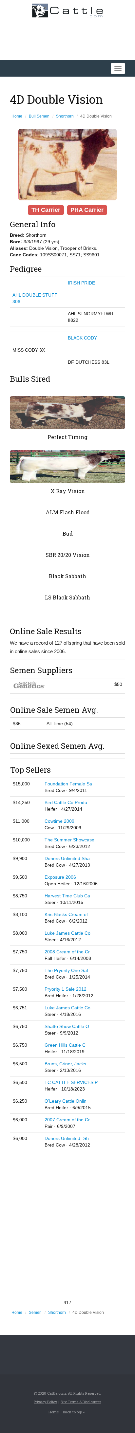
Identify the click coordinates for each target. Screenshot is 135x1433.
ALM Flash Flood (68, 512)
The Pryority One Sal (66, 970)
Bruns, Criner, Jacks (65, 1063)
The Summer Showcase (69, 839)
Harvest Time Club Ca (67, 895)
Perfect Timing (67, 436)
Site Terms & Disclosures (81, 1401)
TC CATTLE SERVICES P (71, 1082)
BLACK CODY (82, 337)
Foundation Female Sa (68, 783)
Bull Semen (39, 116)
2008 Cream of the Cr (67, 951)
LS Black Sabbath (67, 597)
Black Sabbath (67, 576)
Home (16, 116)
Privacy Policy (45, 1401)
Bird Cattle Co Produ (66, 802)
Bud (68, 533)
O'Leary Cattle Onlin (66, 1101)
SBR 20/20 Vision (68, 554)
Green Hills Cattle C (65, 1045)
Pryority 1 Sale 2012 (66, 989)
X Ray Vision (67, 490)
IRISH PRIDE (81, 282)
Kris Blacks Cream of (66, 914)
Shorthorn (65, 116)
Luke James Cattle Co (67, 933)
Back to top (73, 1411)
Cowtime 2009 (59, 821)
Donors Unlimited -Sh (67, 1138)
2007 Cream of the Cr (67, 1119)
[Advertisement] (67, 1225)
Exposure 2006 (60, 877)
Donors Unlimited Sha (67, 858)
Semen (35, 1312)
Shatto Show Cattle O (67, 1026)
